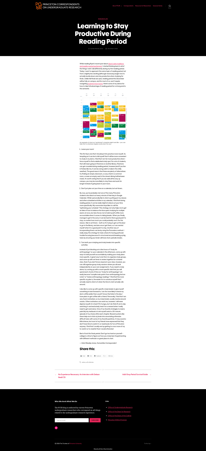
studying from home (95, 83)
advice (83, 362)
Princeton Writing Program (117, 420)
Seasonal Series (157, 6)
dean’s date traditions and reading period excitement (102, 64)
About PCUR (116, 6)
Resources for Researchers (143, 6)
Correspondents (128, 6)
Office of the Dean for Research (119, 411)
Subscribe (95, 420)
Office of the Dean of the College (119, 415)
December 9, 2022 (113, 49)
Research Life (103, 19)
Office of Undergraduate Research (120, 407)
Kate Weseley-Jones (97, 49)
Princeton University (76, 443)
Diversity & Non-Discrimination (103, 449)
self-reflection (90, 362)
